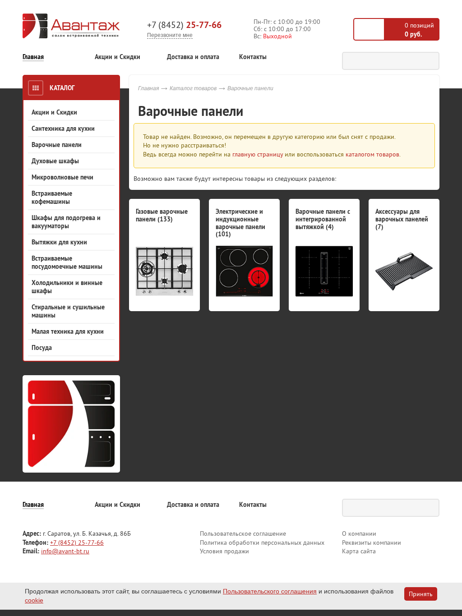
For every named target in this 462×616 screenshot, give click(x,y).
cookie (34, 600)
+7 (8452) (184, 25)
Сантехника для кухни (63, 128)
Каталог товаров (193, 88)
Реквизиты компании (371, 542)
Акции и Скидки (117, 57)
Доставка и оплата (193, 57)
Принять (421, 594)
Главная (33, 57)
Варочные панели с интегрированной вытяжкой (323, 219)
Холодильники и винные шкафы (67, 287)
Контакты (253, 57)
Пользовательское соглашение (243, 533)
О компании (359, 533)
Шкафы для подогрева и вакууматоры (66, 222)
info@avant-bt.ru (65, 551)
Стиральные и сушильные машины (68, 311)
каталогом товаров (372, 154)
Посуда (42, 348)
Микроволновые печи (62, 177)
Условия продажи (224, 551)
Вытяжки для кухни (59, 242)
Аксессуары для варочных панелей (401, 219)
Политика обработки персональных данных (262, 542)
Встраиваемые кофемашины (52, 197)
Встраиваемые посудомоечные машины (67, 262)
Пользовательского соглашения (270, 591)
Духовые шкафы (55, 161)
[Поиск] (430, 61)
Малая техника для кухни (68, 331)
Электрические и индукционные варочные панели (240, 222)
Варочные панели (57, 145)
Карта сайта (359, 551)
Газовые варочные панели (162, 215)
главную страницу (257, 154)
